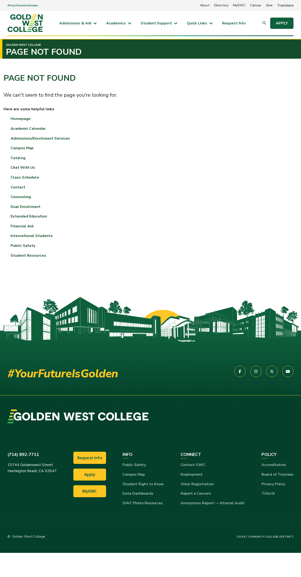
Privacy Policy (273, 484)
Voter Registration (197, 484)
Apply (282, 23)
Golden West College (23, 45)
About (205, 5)
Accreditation (273, 464)
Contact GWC (193, 464)
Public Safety (134, 464)
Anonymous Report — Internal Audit (213, 503)
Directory (221, 5)
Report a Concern (196, 493)
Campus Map (22, 148)
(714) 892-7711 (23, 454)
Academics (116, 23)
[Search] (264, 23)
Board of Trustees (277, 474)
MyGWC (239, 5)
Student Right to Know (143, 484)
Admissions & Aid (75, 23)
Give (269, 5)
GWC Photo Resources (143, 503)
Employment (192, 474)
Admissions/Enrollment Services (40, 138)
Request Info (234, 23)
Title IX (268, 493)
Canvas (255, 5)
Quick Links (197, 23)
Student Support (156, 23)
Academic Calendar (28, 128)
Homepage (21, 118)
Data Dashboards (138, 493)
